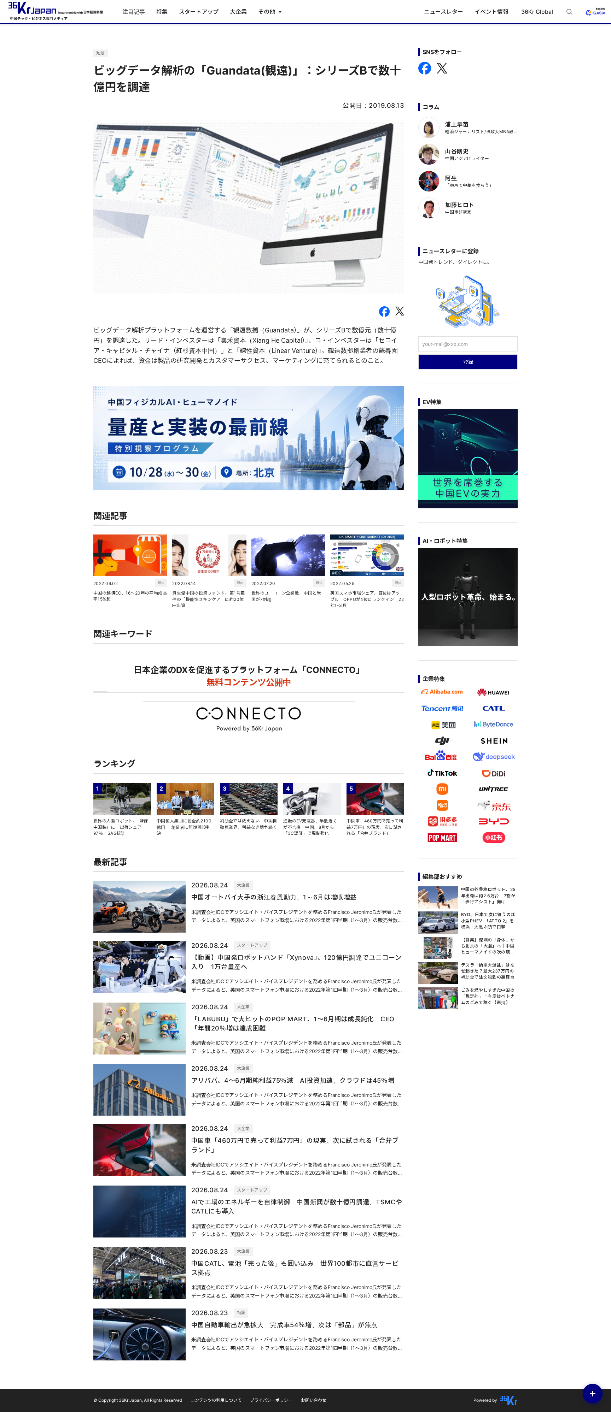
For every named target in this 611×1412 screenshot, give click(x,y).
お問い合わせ (313, 1400)
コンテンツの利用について (216, 1400)
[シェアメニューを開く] (593, 1394)
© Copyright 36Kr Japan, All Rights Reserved (137, 1400)
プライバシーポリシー (271, 1400)
